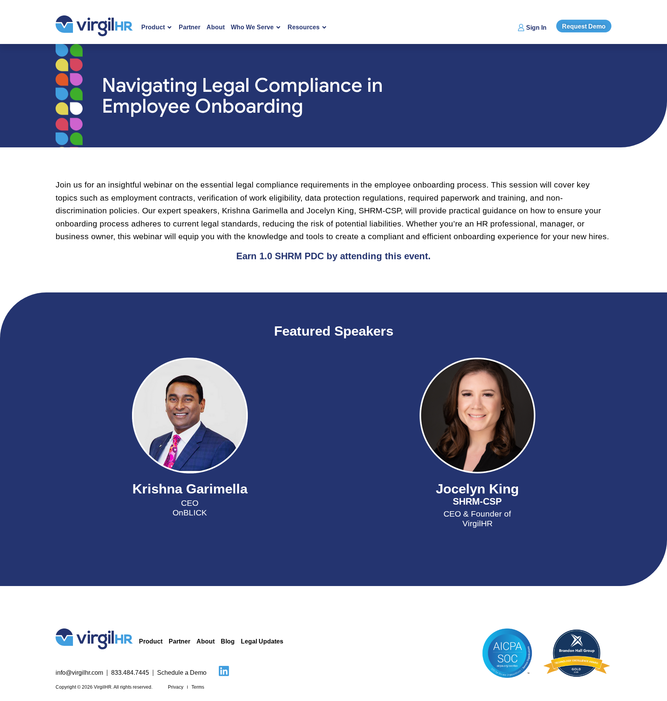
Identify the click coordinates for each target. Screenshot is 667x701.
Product (151, 641)
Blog (228, 641)
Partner (189, 27)
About (216, 27)
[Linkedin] (224, 671)
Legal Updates (262, 641)
